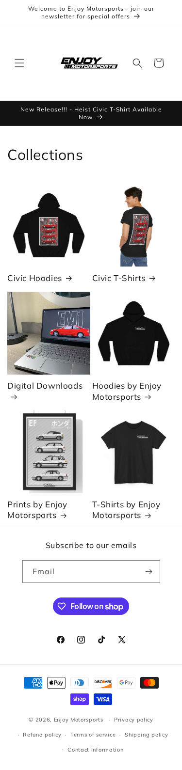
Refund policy (42, 734)
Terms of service (93, 734)
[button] (19, 63)
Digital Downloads (45, 385)
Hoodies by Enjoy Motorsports (127, 390)
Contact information (95, 749)
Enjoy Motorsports (78, 719)
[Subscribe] (149, 571)
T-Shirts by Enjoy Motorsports (126, 509)
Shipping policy (146, 734)
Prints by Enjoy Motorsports (37, 509)
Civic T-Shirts (119, 278)
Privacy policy (133, 719)
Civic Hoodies (34, 278)
